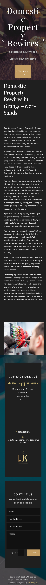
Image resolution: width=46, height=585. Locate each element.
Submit (33, 553)
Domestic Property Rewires (23, 26)
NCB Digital (33, 583)
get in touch (23, 71)
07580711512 (24, 432)
